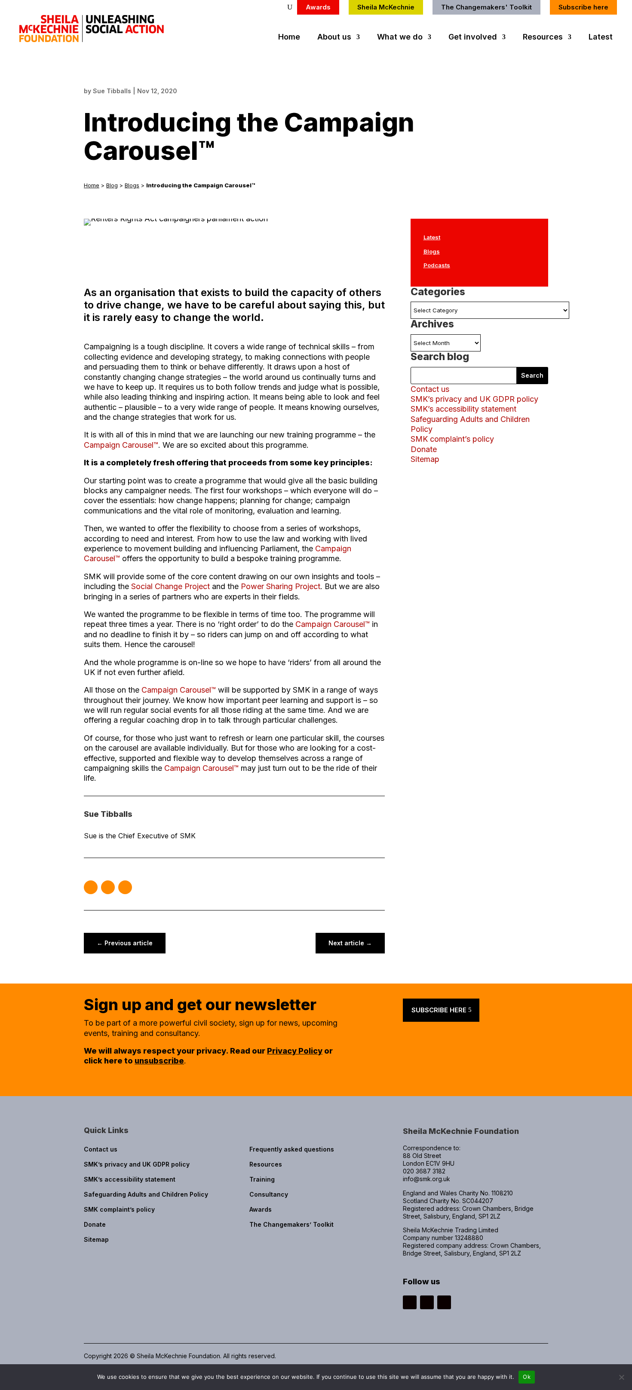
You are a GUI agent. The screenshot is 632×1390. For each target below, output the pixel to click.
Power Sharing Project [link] (280, 586)
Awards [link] (318, 7)
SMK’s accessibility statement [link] (463, 408)
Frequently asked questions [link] (291, 1149)
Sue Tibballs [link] (112, 91)
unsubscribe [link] (159, 1060)
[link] (93, 39)
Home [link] (289, 37)
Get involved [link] (472, 37)
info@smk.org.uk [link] (426, 1178)
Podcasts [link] (436, 265)
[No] (621, 1377)
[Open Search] (289, 7)
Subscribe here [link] (583, 7)
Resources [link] (543, 37)
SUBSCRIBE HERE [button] (438, 1010)
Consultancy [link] (268, 1194)
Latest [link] (601, 37)
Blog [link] (112, 185)
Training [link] (262, 1179)
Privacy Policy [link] (294, 1050)
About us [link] (334, 37)
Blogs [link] (132, 185)
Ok (527, 1376)
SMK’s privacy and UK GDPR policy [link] (474, 398)
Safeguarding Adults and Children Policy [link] (146, 1194)
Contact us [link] (430, 389)
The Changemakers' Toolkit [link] (486, 7)
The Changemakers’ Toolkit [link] (291, 1224)
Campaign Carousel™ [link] (121, 444)
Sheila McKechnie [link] (385, 7)
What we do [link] (400, 37)
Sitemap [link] (425, 459)
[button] (91, 887)
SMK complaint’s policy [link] (452, 438)
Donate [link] (424, 449)
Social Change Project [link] (170, 586)
